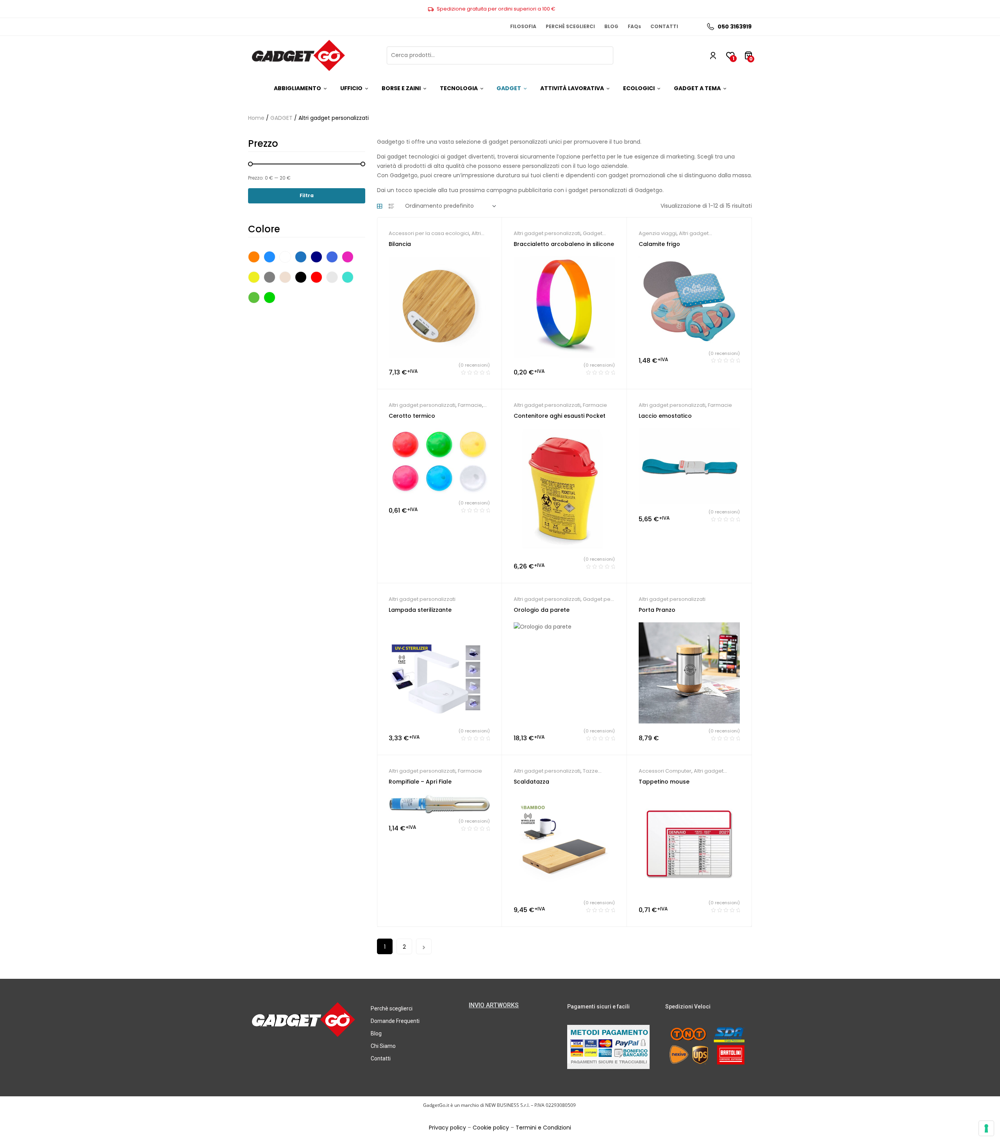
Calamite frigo (659, 244)
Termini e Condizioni (543, 1127)
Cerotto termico (412, 416)
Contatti (381, 1058)
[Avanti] (424, 946)
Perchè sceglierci (391, 1008)
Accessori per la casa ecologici (429, 233)
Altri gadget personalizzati (547, 233)
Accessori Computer (665, 771)
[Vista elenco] (391, 206)
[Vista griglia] (380, 206)
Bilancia (400, 244)
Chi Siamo (383, 1046)
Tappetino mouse (664, 782)
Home (256, 118)
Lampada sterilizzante (420, 610)
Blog (376, 1033)
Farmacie (470, 405)
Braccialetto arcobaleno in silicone (564, 244)
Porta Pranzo (657, 610)
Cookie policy (491, 1127)
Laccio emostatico (665, 416)
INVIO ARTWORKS (494, 1005)
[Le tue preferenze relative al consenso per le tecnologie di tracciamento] (986, 1128)
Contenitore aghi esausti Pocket (559, 416)
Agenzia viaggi (658, 233)
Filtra (307, 195)
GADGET (281, 118)
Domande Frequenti (395, 1021)
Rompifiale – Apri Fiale (420, 782)
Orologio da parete (542, 610)
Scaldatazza (531, 782)
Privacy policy (447, 1127)
